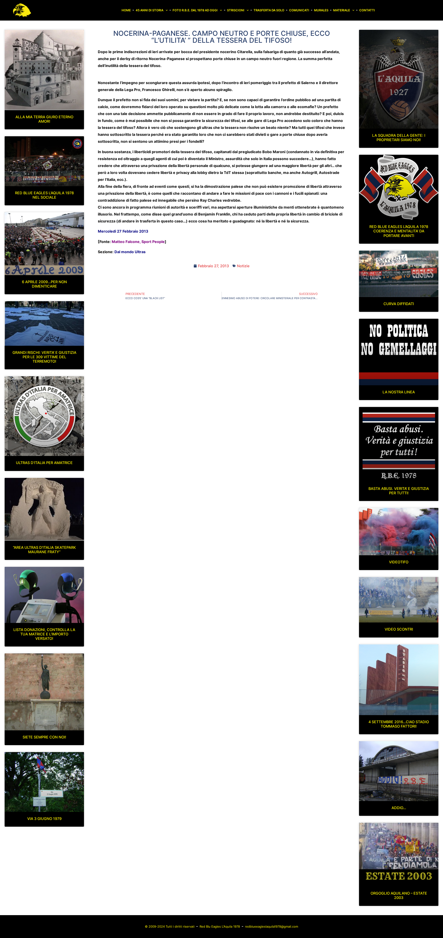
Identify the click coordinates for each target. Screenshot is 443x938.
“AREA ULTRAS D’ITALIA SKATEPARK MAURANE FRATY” (44, 549)
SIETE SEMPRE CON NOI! (44, 737)
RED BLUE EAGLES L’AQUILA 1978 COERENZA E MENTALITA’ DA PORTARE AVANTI (398, 231)
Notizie (243, 266)
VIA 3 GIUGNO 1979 (44, 818)
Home (126, 10)
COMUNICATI (299, 10)
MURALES (321, 10)
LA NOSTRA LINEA (399, 392)
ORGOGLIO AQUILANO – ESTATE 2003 (399, 895)
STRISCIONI (235, 10)
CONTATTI (367, 10)
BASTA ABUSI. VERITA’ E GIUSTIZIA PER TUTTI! (398, 490)
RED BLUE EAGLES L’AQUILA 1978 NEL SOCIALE (44, 195)
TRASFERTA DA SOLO (269, 10)
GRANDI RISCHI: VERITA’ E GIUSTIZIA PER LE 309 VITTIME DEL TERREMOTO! (44, 357)
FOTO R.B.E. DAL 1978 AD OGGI (195, 10)
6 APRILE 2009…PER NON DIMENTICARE (44, 283)
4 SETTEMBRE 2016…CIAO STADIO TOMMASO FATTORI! (398, 724)
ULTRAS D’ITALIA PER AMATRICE (44, 462)
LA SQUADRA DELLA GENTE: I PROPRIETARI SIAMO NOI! (398, 137)
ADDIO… (399, 807)
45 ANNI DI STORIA (149, 10)
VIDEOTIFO (398, 562)
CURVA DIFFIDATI (398, 303)
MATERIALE (341, 10)
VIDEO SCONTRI (399, 629)
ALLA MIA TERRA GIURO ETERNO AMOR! (44, 119)
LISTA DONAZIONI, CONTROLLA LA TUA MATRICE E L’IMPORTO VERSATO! (44, 634)
